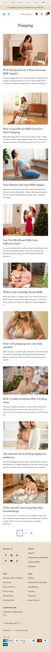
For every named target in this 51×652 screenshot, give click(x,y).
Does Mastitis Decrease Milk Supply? (24, 185)
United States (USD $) (12, 623)
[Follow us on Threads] (11, 555)
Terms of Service (9, 587)
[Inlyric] (28, 2)
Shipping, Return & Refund (12, 578)
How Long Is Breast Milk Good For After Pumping (23, 130)
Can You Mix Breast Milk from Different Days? (20, 241)
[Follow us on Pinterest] (6, 561)
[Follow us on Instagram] (17, 555)
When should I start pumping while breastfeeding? (23, 509)
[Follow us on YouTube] (11, 561)
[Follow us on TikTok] (17, 561)
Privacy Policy (8, 591)
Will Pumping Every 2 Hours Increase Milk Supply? (24, 71)
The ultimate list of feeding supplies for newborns (25, 455)
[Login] (42, 14)
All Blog (31, 578)
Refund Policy (8, 595)
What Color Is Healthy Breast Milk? (23, 292)
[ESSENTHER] (20, 2)
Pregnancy (32, 595)
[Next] (31, 533)
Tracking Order (8, 600)
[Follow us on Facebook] (6, 555)
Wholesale (32, 566)
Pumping (31, 591)
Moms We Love (33, 600)
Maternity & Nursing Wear (37, 582)
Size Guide (7, 582)
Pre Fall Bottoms (13, 7)
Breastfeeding (33, 587)
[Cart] (46, 14)
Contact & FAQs (34, 562)
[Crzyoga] (36, 2)
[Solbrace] (12, 2)
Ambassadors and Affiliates (38, 557)
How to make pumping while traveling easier (25, 400)
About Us (31, 553)
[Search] (9, 14)
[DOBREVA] (44, 2)
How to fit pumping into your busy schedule (22, 345)
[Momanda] (5, 2)
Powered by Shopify (21, 630)
